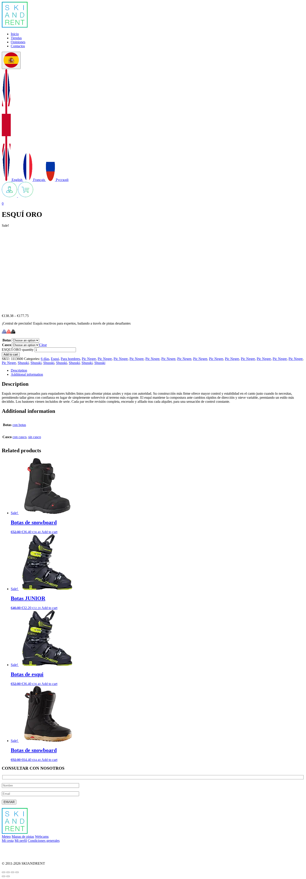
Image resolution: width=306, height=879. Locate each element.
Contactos (18, 46)
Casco (6, 345)
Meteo (6, 836)
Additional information (27, 374)
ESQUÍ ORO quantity (18, 349)
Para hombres (70, 359)
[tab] (157, 370)
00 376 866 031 (13, 856)
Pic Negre (89, 359)
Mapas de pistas (23, 836)
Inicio (15, 34)
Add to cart (11, 354)
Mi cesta (8, 840)
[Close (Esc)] (3, 872)
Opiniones (18, 42)
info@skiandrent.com (17, 848)
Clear (43, 345)
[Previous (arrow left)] (3, 876)
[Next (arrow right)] (8, 876)
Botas (6, 340)
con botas (19, 425)
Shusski (23, 363)
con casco (19, 437)
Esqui (55, 359)
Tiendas (16, 38)
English (17, 180)
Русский (62, 180)
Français (39, 180)
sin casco (34, 437)
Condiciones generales (44, 840)
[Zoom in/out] (17, 872)
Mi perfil (21, 840)
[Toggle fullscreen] (12, 872)
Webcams (42, 836)
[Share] (8, 872)
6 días (45, 359)
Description (19, 370)
